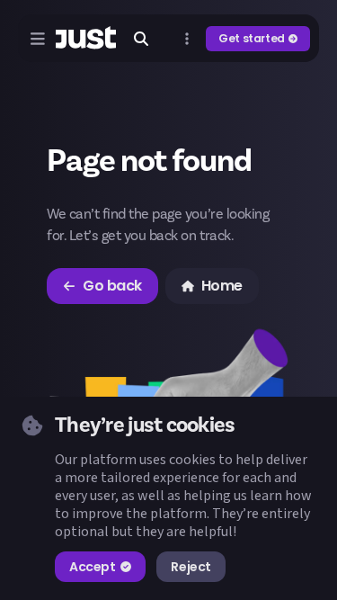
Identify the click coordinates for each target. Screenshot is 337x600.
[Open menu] (38, 39)
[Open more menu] (187, 38)
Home (222, 285)
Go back (112, 285)
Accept (92, 567)
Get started (251, 38)
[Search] (141, 38)
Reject (190, 567)
